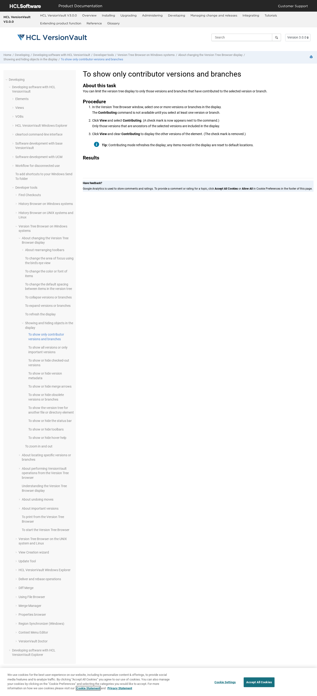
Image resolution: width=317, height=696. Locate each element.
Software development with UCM (38, 157)
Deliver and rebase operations (40, 579)
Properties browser (32, 614)
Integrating (251, 15)
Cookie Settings (225, 682)
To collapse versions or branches (48, 297)
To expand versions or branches (48, 306)
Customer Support (293, 6)
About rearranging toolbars (44, 250)
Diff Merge (26, 588)
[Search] (276, 37)
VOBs (19, 116)
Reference (94, 23)
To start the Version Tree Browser (45, 530)
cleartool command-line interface (38, 134)
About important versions (40, 508)
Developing (176, 15)
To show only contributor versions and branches (92, 59)
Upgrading (128, 15)
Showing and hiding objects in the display (30, 59)
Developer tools (104, 55)
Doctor (33, 641)
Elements (22, 99)
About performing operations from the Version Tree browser (45, 473)
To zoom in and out (38, 446)
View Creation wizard (34, 552)
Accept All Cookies (259, 682)
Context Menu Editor (33, 632)
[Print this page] (312, 57)
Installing (108, 15)
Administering (152, 15)
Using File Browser (32, 597)
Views (19, 108)
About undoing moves (37, 499)
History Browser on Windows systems (46, 204)
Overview (89, 15)
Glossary (113, 23)
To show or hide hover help (47, 438)
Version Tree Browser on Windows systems (146, 55)
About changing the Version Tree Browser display (210, 55)
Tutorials (271, 15)
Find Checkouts (30, 195)
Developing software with (61, 55)
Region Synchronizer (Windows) (41, 623)
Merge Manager (30, 606)
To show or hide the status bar (50, 421)
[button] (7, 79)
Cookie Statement (88, 688)
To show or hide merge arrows (49, 386)
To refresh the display (40, 314)
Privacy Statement (119, 688)
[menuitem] (59, 15)
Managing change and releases (214, 15)
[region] (158, 682)
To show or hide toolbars (46, 429)
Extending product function (60, 23)
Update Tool (27, 561)
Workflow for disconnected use (37, 166)
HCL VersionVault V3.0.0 (16, 19)
